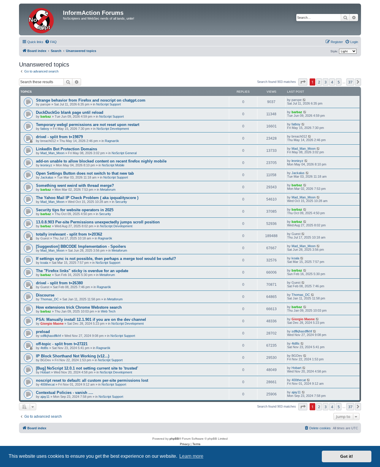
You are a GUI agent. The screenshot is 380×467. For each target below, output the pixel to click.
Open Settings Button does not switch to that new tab (85, 173)
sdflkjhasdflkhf (50, 335)
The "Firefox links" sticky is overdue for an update (82, 271)
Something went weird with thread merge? (75, 185)
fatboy (44, 128)
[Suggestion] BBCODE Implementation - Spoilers (81, 246)
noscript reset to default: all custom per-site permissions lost (92, 380)
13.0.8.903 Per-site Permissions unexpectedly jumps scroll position (98, 222)
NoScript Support (108, 104)
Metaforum (107, 189)
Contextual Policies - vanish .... (64, 392)
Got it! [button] (346, 456)
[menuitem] (51, 41)
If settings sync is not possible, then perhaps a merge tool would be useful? (106, 258)
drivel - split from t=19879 (59, 137)
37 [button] (350, 82)
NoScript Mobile (113, 165)
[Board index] (41, 19)
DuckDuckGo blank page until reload (69, 112)
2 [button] (319, 82)
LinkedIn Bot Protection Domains (66, 149)
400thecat (47, 384)
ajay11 (45, 396)
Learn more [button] (191, 456)
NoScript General (124, 153)
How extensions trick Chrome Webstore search (79, 307)
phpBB (174, 438)
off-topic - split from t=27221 (62, 344)
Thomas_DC (49, 299)
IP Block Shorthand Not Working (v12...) (72, 356)
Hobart (45, 372)
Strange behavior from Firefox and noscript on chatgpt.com (90, 100)
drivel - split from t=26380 (59, 283)
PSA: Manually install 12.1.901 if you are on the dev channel (91, 319)
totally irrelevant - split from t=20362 (69, 234)
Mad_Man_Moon (52, 153)
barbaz (45, 116)
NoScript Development (112, 128)
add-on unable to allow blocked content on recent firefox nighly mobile (101, 161)
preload (43, 331)
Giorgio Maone (52, 323)
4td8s (44, 348)
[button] (302, 82)
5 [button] (339, 82)
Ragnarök (112, 141)
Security (121, 201)
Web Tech (108, 311)
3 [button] (325, 82)
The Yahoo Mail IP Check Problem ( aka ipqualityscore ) (87, 197)
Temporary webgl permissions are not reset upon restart (87, 124)
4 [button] (332, 82)
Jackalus (46, 177)
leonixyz (46, 165)
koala (44, 262)
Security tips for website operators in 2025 (74, 210)
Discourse (45, 295)
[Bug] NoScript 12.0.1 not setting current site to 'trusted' (87, 368)
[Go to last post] (304, 100)
